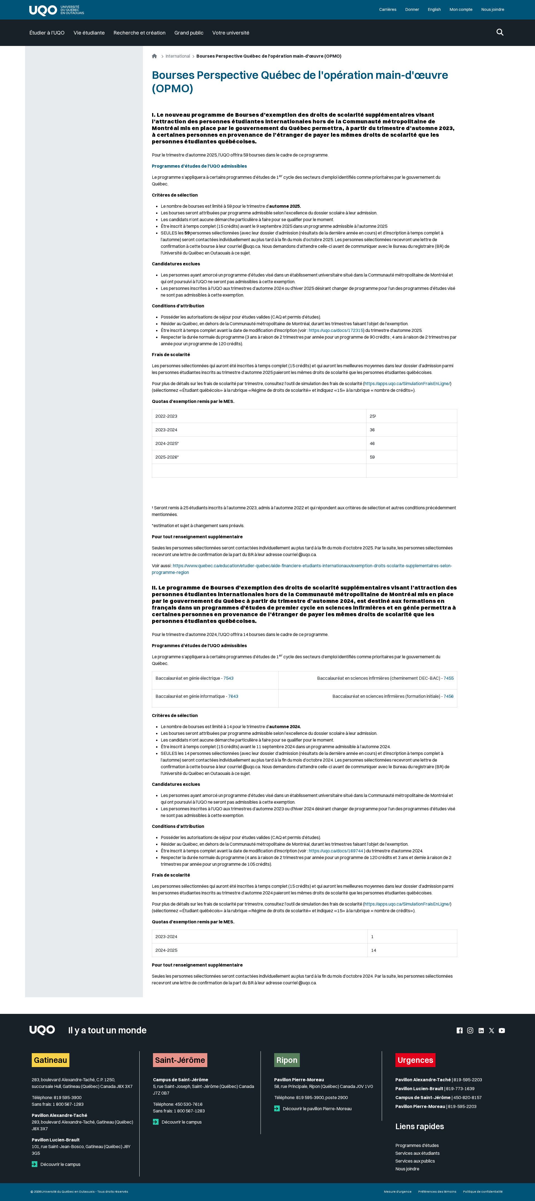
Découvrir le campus (60, 1164)
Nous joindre (492, 9)
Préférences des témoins (437, 1191)
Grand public (188, 33)
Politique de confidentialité (483, 1191)
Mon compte (461, 9)
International (178, 56)
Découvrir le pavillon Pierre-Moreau (317, 1108)
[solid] (36, 1164)
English (434, 9)
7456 (449, 696)
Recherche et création (140, 33)
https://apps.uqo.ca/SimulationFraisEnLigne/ (407, 383)
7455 (449, 678)
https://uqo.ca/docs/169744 (336, 850)
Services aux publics (415, 1161)
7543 (228, 678)
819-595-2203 (468, 1079)
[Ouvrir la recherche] (500, 33)
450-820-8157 (467, 1097)
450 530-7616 (189, 1104)
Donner (412, 9)
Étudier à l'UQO (47, 33)
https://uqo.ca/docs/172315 (336, 330)
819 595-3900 (67, 1097)
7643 (233, 696)
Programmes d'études (417, 1145)
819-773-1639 (460, 1088)
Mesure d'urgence (398, 1191)
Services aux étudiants (417, 1153)
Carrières (388, 9)
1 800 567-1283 (68, 1104)
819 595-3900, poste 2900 (322, 1097)
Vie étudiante (89, 33)
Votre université (230, 33)
